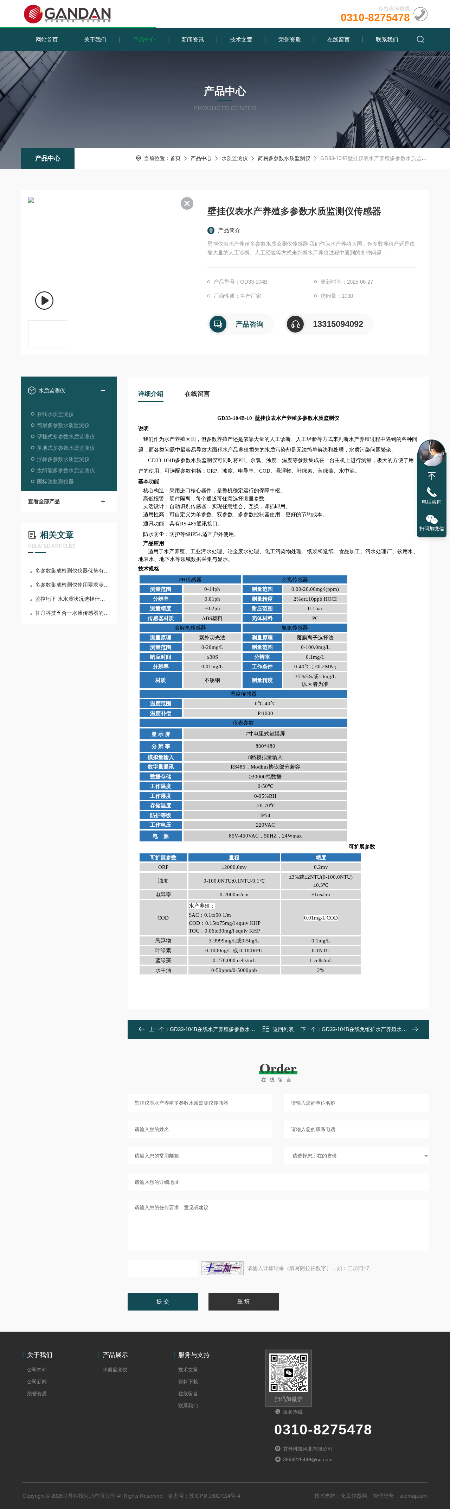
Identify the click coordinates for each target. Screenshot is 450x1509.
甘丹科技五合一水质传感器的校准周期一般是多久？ (72, 613)
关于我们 (95, 40)
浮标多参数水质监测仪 (63, 459)
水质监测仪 (234, 158)
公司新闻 (37, 1381)
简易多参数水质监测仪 (284, 158)
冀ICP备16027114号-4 (214, 1496)
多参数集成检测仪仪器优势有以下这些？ (72, 571)
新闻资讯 (192, 40)
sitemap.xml (413, 1496)
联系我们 (387, 40)
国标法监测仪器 (55, 482)
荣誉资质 (289, 40)
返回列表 (283, 1029)
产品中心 (144, 40)
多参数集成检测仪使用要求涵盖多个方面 (72, 585)
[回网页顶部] (432, 476)
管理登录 (383, 1496)
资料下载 (188, 1381)
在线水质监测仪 (55, 414)
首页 (175, 158)
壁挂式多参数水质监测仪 (66, 437)
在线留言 (338, 40)
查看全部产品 (44, 501)
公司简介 (37, 1369)
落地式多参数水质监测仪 (66, 448)
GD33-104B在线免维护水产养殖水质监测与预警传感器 (385, 1029)
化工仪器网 (354, 1496)
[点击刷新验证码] (222, 1268)
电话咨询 (432, 502)
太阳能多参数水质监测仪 (66, 470)
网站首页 (47, 40)
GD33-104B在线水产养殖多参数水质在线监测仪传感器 (233, 1029)
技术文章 (241, 40)
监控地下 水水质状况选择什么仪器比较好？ (72, 599)
